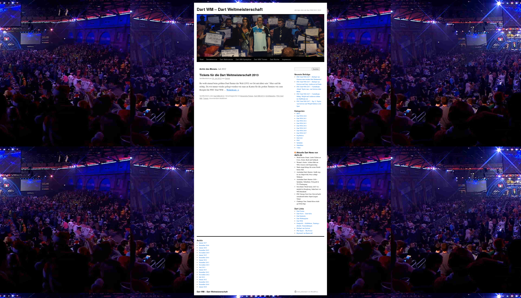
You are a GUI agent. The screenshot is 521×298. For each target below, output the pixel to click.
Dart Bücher (274, 59)
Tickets (205, 98)
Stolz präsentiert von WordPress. (307, 292)
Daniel (227, 78)
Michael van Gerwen (303, 228)
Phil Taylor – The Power (304, 231)
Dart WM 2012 (301, 121)
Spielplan (300, 143)
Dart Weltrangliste (302, 218)
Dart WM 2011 (301, 118)
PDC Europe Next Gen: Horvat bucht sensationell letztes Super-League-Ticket (309, 196)
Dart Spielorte (301, 216)
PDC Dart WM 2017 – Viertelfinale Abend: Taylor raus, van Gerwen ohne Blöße (309, 89)
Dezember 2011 (204, 282)
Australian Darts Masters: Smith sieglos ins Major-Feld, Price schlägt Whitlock (309, 174)
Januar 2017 (203, 243)
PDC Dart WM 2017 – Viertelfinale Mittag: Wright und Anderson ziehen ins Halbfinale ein (308, 96)
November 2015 (204, 252)
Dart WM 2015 (301, 128)
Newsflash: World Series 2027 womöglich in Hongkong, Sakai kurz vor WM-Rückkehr (309, 189)
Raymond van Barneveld (304, 233)
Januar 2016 (203, 248)
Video (299, 147)
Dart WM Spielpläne (243, 59)
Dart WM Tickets (260, 59)
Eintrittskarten (271, 96)
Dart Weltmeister (226, 59)
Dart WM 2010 (301, 116)
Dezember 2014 (204, 257)
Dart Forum (300, 211)
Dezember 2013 (204, 262)
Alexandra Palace (246, 96)
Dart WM (300, 221)
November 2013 (204, 265)
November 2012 (204, 274)
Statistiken (300, 145)
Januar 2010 (203, 287)
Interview (300, 138)
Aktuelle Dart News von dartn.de (306, 153)
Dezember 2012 (204, 272)
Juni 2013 (202, 267)
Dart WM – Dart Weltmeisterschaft (230, 9)
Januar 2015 (203, 255)
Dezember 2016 (204, 245)
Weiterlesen (232, 89)
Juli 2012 (202, 277)
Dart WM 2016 (301, 130)
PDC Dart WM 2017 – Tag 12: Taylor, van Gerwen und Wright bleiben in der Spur (309, 103)
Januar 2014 (203, 260)
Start (202, 59)
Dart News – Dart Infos (304, 213)
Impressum (286, 59)
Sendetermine (211, 59)
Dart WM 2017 (301, 133)
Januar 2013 (203, 270)
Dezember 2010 (204, 284)
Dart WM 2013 (219, 96)
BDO (298, 113)
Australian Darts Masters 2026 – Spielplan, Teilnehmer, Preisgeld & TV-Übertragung (308, 181)
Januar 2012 (203, 279)
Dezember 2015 (204, 250)
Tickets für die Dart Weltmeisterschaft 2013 (229, 75)
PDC (298, 140)
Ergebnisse (300, 135)
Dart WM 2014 (301, 126)
